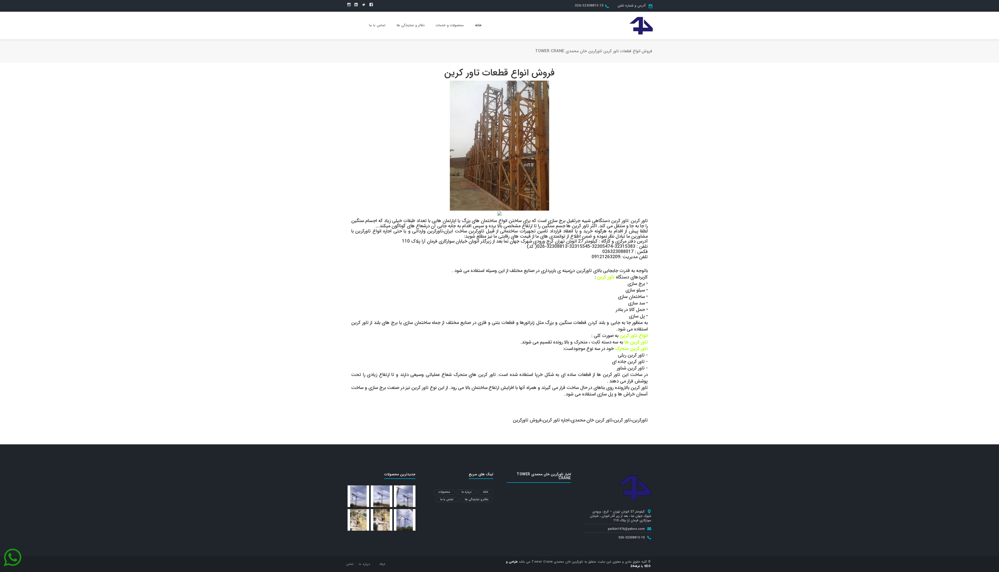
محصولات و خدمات (450, 25)
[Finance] (641, 25)
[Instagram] (349, 5)
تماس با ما (377, 25)
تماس (350, 564)
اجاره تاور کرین (556, 420)
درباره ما (467, 492)
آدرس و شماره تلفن (631, 5)
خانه (478, 25)
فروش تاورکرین (527, 420)
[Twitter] (364, 5)
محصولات (444, 492)
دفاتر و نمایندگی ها (410, 25)
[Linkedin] (356, 5)
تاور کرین (622, 420)
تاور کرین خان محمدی (592, 420)
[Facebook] (371, 5)
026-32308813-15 (589, 5)
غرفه (382, 564)
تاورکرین (640, 420)
